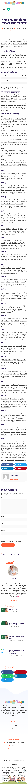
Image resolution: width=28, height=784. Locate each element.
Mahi (14, 579)
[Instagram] (17, 600)
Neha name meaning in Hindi (17, 610)
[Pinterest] (19, 600)
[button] (4, 9)
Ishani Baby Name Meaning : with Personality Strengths (17, 624)
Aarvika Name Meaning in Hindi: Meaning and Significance (16, 651)
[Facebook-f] (9, 600)
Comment (4, 498)
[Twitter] (11, 600)
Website (3, 530)
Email (3, 523)
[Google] (14, 600)
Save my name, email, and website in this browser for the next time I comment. (12, 540)
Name (3, 516)
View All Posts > (14, 479)
